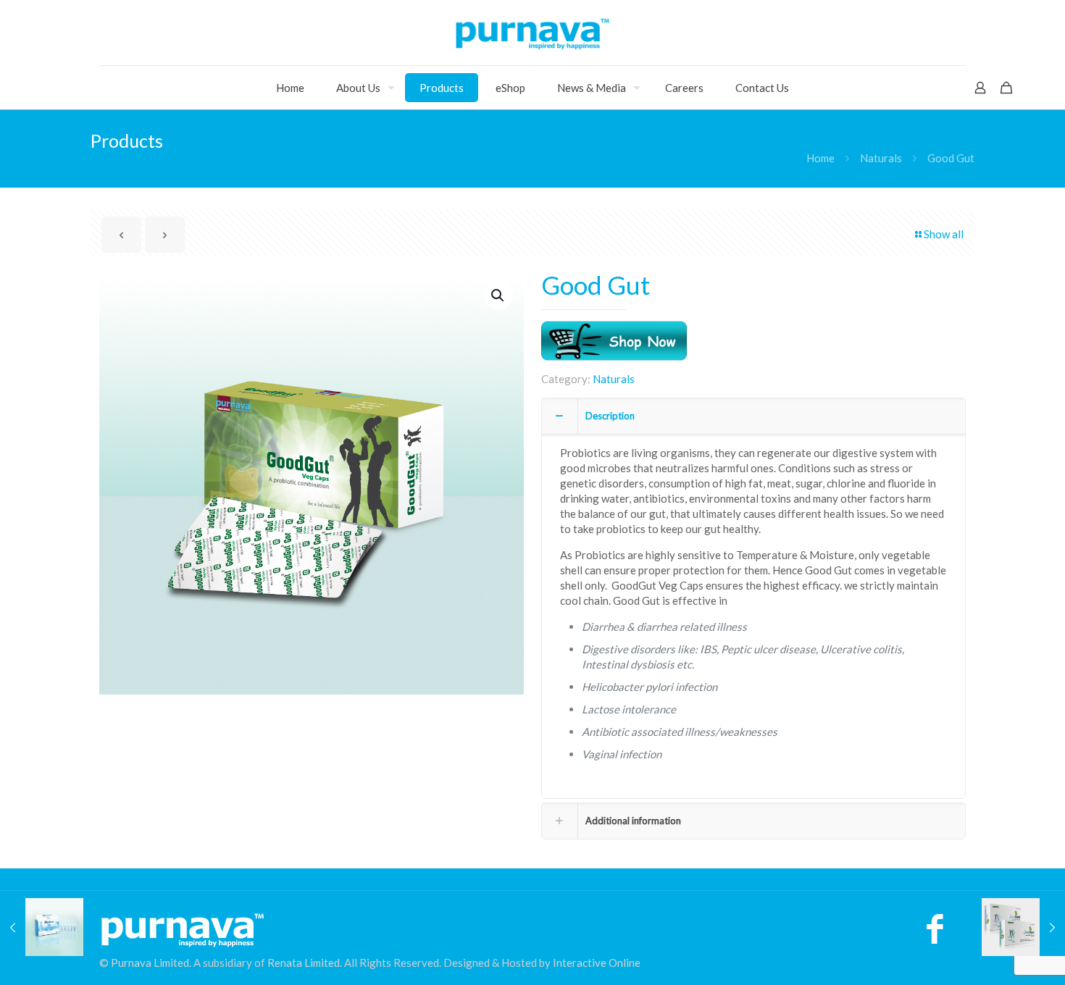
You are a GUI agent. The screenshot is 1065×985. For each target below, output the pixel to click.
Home (820, 157)
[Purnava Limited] (532, 32)
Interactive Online (596, 962)
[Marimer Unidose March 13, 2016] (41, 927)
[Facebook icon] (935, 935)
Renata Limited (303, 962)
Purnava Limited (150, 962)
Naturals (881, 157)
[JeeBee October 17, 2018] (1023, 927)
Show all (944, 233)
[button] (498, 295)
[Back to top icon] (995, 955)
